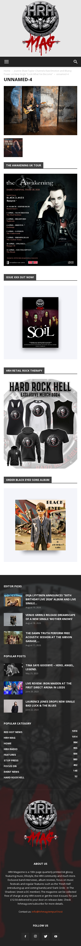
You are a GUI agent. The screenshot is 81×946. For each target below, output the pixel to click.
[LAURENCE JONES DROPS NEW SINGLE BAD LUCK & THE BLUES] (13, 706)
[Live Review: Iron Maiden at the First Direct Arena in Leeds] (13, 687)
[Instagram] (35, 936)
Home (7, 70)
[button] (75, 62)
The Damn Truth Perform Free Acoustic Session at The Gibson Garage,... (49, 637)
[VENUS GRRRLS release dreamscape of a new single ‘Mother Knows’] (13, 619)
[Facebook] (25, 936)
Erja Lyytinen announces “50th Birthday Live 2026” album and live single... (51, 599)
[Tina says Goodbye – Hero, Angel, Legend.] (13, 669)
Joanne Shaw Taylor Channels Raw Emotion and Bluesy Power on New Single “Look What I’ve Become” (38, 72)
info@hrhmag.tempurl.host (47, 911)
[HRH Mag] (40, 28)
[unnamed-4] (40, 134)
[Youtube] (56, 936)
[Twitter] (45, 936)
